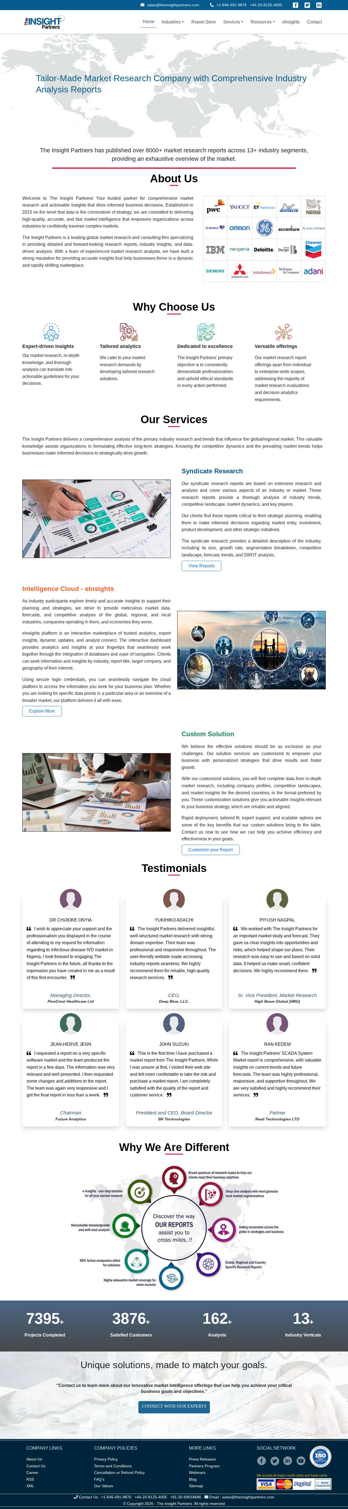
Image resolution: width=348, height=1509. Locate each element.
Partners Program (204, 1466)
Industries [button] (171, 22)
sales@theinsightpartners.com (172, 5)
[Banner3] (179, 88)
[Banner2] (169, 88)
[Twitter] (307, 5)
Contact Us (35, 1466)
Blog (193, 1479)
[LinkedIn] (319, 5)
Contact (314, 22)
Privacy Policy (106, 1459)
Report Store (203, 22)
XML (30, 1486)
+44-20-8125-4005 (266, 5)
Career (32, 1472)
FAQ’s (99, 1479)
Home (148, 21)
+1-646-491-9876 (231, 5)
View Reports (201, 565)
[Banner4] (189, 88)
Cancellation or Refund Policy (119, 1472)
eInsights (291, 22)
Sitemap (196, 1486)
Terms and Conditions (113, 1466)
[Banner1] (159, 88)
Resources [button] (261, 22)
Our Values (103, 1486)
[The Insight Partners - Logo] (44, 22)
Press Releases (202, 1459)
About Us (34, 1459)
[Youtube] (302, 1464)
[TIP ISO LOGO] (294, 1457)
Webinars (197, 1472)
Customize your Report (210, 849)
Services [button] (231, 22)
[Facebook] (295, 5)
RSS (30, 1479)
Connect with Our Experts (174, 1406)
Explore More (42, 711)
